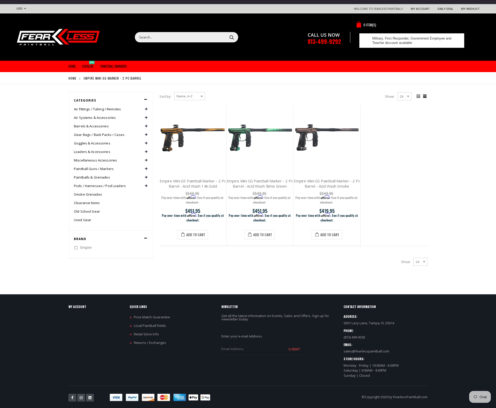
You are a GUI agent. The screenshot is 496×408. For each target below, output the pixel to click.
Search (231, 37)
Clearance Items (87, 203)
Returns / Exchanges (150, 342)
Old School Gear (87, 211)
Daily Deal (445, 9)
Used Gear (82, 220)
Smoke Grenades (88, 194)
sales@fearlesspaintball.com (366, 351)
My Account (420, 9)
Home (72, 78)
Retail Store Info (146, 334)
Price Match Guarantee (152, 317)
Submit (294, 349)
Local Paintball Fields (150, 325)
